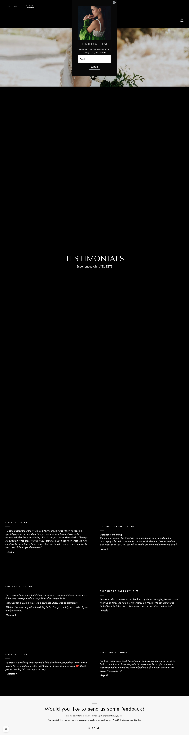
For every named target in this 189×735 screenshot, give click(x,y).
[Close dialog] (114, 2)
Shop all (94, 728)
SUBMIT (94, 67)
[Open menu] (9, 20)
